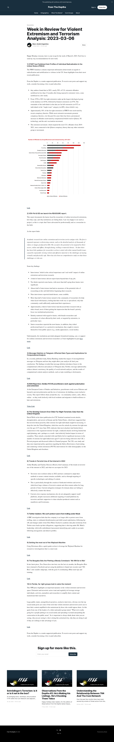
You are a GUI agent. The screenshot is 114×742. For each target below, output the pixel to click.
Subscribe (102, 7)
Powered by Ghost (102, 732)
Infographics (45, 13)
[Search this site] (8, 7)
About (78, 13)
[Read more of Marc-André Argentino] (29, 45)
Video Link (31, 406)
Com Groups (69, 13)
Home (36, 13)
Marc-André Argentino (40, 44)
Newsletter (30, 25)
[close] (112, 2)
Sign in (93, 7)
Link (28, 208)
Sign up (59, 733)
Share (84, 45)
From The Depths (57, 7)
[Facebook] (60, 730)
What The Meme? (56, 13)
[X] (57, 730)
